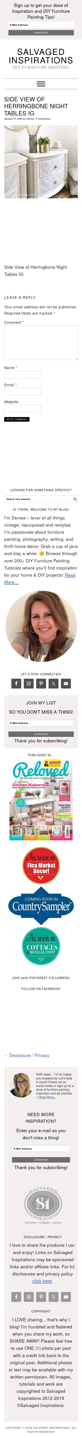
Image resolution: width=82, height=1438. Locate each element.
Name (10, 367)
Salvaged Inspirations (41, 55)
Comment (14, 322)
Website (11, 401)
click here (42, 1281)
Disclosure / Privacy (29, 1055)
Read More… (48, 1097)
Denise (30, 118)
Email (10, 384)
